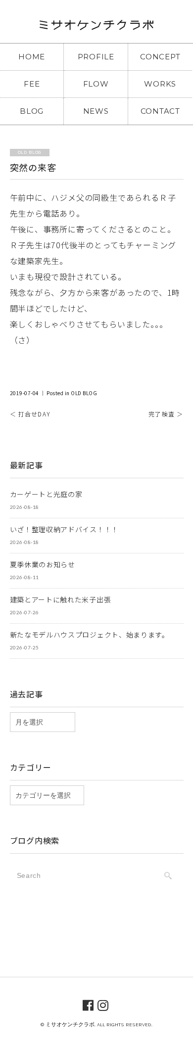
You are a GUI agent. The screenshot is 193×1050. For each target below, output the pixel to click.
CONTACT (160, 111)
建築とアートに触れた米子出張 (60, 599)
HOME (31, 56)
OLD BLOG (84, 393)
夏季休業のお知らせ (42, 564)
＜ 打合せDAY (30, 414)
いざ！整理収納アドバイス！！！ (64, 529)
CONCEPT (160, 56)
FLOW (96, 84)
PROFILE (96, 56)
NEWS (96, 111)
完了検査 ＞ (165, 414)
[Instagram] (103, 1004)
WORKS (160, 84)
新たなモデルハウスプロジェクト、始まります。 (89, 634)
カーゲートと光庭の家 (46, 494)
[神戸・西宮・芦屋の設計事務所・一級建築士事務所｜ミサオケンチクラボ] (96, 28)
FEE (32, 84)
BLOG (32, 111)
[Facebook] (88, 1004)
